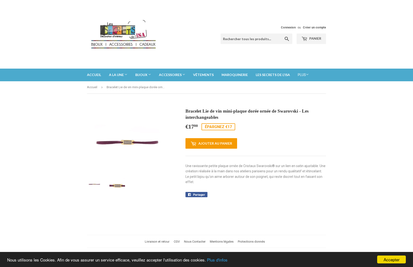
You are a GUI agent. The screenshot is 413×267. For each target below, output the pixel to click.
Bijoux (141, 75)
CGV (177, 241)
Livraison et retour (157, 241)
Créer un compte (314, 27)
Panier (315, 38)
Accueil (94, 75)
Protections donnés (251, 241)
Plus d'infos (217, 260)
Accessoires (170, 75)
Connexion (288, 27)
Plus (302, 75)
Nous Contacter (195, 241)
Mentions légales (222, 241)
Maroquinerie (235, 75)
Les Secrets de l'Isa (273, 75)
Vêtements (203, 75)
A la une (117, 75)
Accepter (392, 259)
